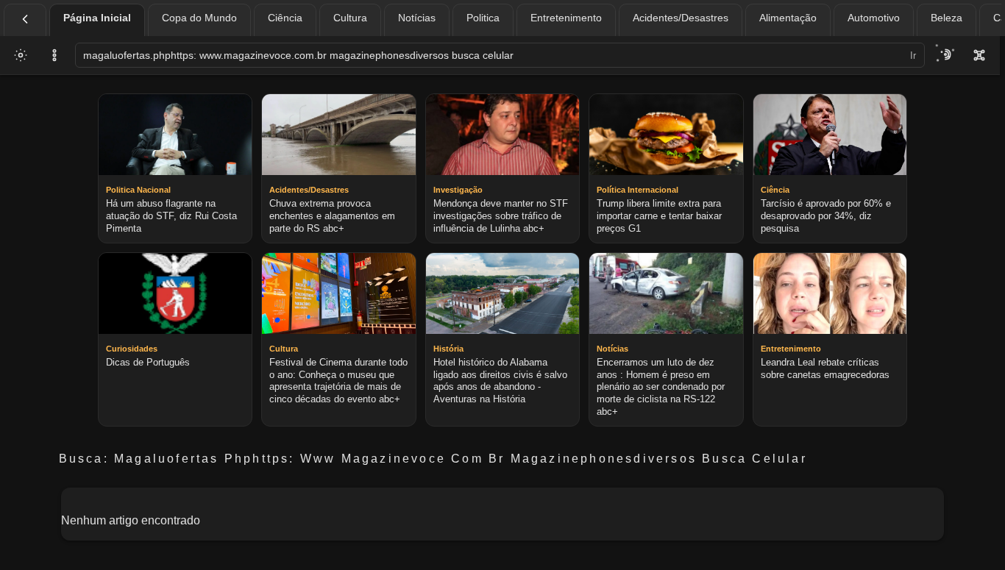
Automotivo (874, 18)
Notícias (417, 18)
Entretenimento (566, 18)
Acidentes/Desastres (680, 18)
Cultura (350, 18)
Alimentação (788, 18)
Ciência (285, 18)
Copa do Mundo (199, 18)
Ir (913, 55)
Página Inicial (97, 18)
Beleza (946, 18)
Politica (483, 18)
